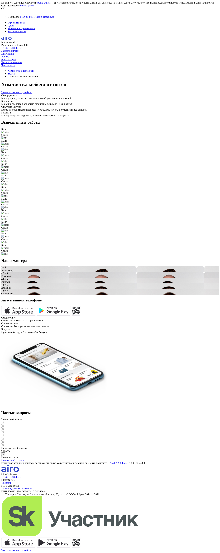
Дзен (14, 488)
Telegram (6, 482)
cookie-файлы (43, 2)
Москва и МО (27, 16)
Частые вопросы (17, 31)
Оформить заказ (16, 22)
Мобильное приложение (21, 28)
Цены (11, 25)
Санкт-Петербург (44, 16)
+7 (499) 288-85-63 (11, 48)
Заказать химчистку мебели (16, 92)
